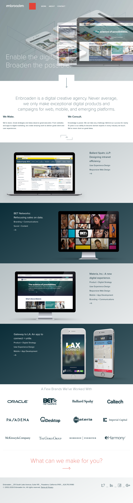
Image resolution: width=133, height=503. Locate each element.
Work (43, 6)
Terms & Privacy (47, 487)
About (52, 6)
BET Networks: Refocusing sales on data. (28, 219)
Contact (61, 6)
